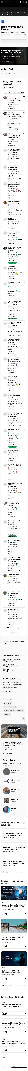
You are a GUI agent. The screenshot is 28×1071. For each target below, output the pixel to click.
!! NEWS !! (6, 703)
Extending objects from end (14, 283)
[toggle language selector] (19, 2)
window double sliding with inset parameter (14, 232)
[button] (24, 149)
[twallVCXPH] (5, 430)
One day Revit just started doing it (15, 483)
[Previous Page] (5, 628)
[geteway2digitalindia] (5, 219)
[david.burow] (5, 377)
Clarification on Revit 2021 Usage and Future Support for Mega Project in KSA (15, 185)
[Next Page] (9, 631)
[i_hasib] (5, 248)
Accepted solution (12, 262)
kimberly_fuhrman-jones (13, 660)
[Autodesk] (8, 2)
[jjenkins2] (5, 593)
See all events (8, 753)
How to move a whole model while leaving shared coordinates (13, 203)
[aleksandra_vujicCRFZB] (5, 359)
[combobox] (14, 41)
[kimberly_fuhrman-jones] (4, 660)
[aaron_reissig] (5, 610)
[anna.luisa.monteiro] (5, 113)
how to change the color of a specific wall (14, 302)
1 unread (16, 129)
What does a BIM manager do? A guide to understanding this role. (14, 862)
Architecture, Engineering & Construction (14, 13)
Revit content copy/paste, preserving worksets (15, 413)
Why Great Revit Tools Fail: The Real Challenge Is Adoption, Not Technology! (14, 848)
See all (5, 1057)
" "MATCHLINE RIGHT (9, 707)
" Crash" (6, 714)
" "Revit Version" (8, 710)
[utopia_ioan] (5, 233)
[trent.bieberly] (5, 414)
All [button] (5, 92)
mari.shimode (10, 664)
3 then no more (12, 266)
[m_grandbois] (5, 522)
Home (2, 13)
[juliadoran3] (5, 340)
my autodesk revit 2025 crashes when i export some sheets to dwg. (14, 559)
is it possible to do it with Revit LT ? (14, 323)
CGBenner (9, 669)
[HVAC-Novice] (5, 465)
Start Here (7, 648)
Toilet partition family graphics (14, 451)
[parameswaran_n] (5, 184)
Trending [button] (9, 92)
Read (4, 913)
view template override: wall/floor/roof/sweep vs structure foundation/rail (14, 395)
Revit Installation (12, 540)
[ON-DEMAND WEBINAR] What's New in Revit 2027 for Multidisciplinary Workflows (14, 117)
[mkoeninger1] (5, 283)
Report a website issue (19, 1066)
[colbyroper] (5, 202)
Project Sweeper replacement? (12, 377)
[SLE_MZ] (5, 395)
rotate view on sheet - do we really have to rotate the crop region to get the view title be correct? (15, 466)
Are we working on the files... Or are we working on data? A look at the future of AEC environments (13, 834)
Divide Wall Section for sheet (14, 430)
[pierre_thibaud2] (5, 150)
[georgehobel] (5, 575)
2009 (5, 631)
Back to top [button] (3, 1066)
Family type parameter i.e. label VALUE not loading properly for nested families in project (15, 360)
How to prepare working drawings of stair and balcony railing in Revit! (14, 248)
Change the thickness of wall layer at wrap (14, 502)
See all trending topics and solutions (13, 872)
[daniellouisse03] (5, 541)
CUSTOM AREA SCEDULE (14, 574)
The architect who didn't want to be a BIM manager (14, 938)
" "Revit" (19, 710)
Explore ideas (8, 691)
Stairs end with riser (13, 521)
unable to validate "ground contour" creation (13, 167)
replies (12, 197)
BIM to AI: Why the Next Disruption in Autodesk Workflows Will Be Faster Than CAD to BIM (13, 973)
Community (4, 9)
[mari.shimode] (4, 665)
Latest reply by (11, 122)
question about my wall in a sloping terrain (14, 150)
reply (12, 129)
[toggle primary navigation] (2, 2)
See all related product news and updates (14, 986)
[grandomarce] (5, 559)
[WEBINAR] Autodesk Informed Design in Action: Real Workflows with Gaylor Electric (13, 743)
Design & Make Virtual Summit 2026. (14, 136)
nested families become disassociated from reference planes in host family (14, 594)
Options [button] (13, 87)
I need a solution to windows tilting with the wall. (14, 611)
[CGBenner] (5, 97)
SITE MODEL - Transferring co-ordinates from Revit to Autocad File (14, 220)
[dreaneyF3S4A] (5, 267)
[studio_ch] (5, 451)
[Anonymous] (5, 503)
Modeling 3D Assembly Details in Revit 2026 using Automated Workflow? (14, 341)
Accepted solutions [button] (18, 92)
